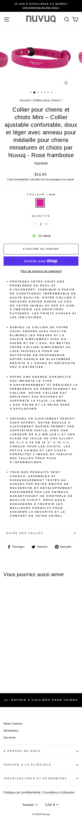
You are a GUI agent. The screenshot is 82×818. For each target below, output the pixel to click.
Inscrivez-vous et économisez (35, 778)
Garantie (10, 737)
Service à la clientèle (28, 764)
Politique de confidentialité (22, 792)
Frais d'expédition (18, 179)
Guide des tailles (24, 533)
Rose (40, 203)
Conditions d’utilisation (59, 792)
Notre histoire (13, 723)
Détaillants (11, 730)
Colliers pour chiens (46, 100)
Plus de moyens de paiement (41, 271)
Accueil (25, 100)
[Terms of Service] (40, 792)
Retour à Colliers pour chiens (44, 700)
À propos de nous (22, 750)
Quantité (41, 215)
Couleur (41, 194)
